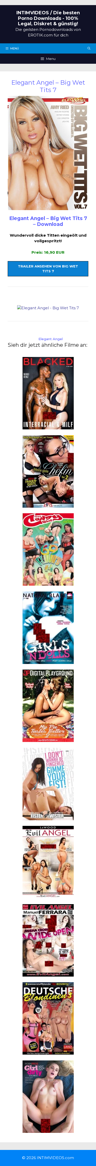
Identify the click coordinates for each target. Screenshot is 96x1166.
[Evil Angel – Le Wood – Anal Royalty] (48, 895)
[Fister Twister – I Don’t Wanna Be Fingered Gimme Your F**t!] (48, 817)
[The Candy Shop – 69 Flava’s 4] (48, 582)
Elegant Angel (50, 339)
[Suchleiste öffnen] (89, 48)
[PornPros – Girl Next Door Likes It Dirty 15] (48, 1129)
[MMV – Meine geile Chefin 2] (48, 504)
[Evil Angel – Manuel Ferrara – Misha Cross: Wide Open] (48, 973)
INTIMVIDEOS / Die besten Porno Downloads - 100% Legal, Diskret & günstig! (48, 18)
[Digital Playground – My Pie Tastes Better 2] (48, 739)
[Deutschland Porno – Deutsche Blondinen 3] (48, 1051)
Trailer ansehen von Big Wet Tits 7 (48, 268)
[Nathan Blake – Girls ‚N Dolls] (48, 660)
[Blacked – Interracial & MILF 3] (48, 426)
